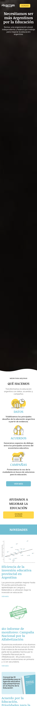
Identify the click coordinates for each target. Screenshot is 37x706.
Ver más (18, 483)
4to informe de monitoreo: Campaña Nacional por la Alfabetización (18, 633)
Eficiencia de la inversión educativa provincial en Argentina (16, 572)
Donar (25, 5)
